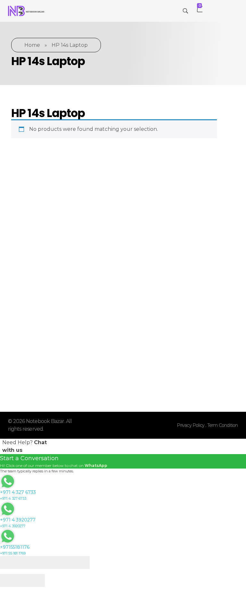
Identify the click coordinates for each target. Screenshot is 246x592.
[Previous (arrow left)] (11, 580)
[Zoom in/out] (78, 562)
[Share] (33, 562)
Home (32, 45)
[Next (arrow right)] (33, 580)
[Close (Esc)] (11, 562)
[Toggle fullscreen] (56, 562)
